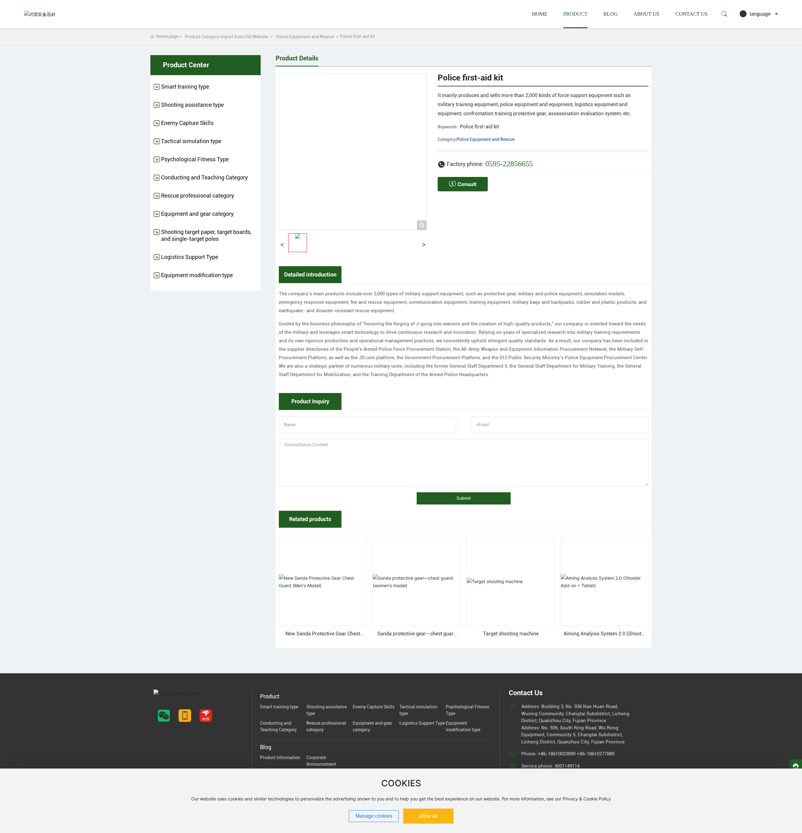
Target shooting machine (511, 634)
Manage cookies (374, 816)
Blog (610, 14)
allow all (428, 816)
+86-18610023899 (556, 754)
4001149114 (567, 766)
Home (539, 14)
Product (575, 14)
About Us (646, 14)
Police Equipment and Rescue (305, 36)
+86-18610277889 (595, 754)
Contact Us (691, 14)
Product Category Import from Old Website (226, 36)
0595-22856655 (509, 164)
